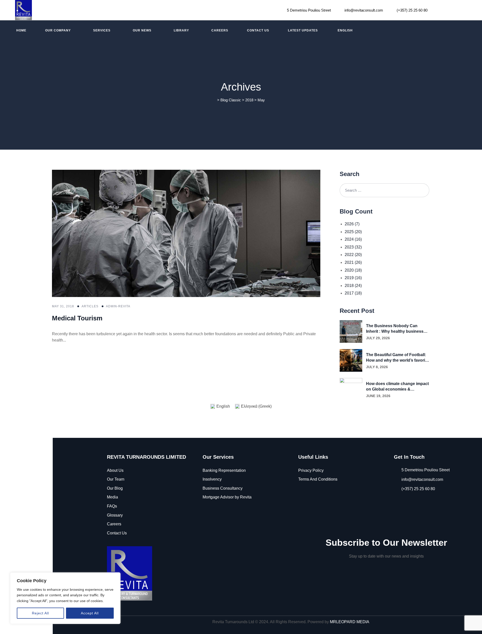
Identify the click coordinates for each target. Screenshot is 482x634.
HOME (21, 30)
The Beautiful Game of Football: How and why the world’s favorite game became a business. (397, 358)
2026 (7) (352, 224)
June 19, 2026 (378, 396)
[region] (65, 598)
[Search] (422, 190)
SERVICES (101, 30)
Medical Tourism (77, 318)
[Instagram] (451, 10)
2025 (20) (353, 232)
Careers (219, 30)
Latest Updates (303, 30)
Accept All (90, 613)
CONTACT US (258, 30)
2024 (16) (353, 239)
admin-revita (118, 306)
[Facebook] (438, 10)
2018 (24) (353, 285)
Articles (90, 306)
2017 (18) (353, 293)
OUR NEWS (142, 30)
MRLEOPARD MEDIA (349, 622)
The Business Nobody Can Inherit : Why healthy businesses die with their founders (397, 329)
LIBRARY (181, 30)
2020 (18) (353, 270)
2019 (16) (353, 278)
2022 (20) (353, 254)
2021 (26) (353, 262)
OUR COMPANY (58, 30)
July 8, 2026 (377, 367)
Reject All (40, 613)
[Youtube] (464, 10)
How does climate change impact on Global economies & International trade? (397, 387)
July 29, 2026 (378, 338)
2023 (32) (353, 247)
